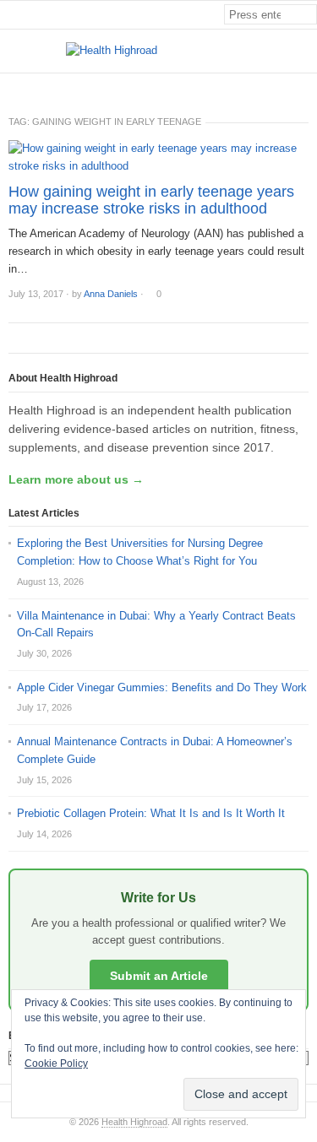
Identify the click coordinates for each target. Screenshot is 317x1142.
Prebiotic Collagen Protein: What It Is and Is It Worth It (151, 813)
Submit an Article (159, 975)
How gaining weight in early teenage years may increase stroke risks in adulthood (151, 200)
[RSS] (307, 87)
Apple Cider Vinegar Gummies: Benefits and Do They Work (162, 687)
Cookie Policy (56, 1063)
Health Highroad (134, 1122)
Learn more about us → (76, 479)
